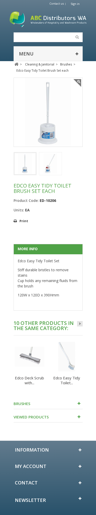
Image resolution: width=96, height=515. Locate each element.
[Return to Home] (16, 64)
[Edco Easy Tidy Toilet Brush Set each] (25, 163)
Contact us (56, 3)
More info (28, 248)
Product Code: (26, 200)
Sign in (75, 4)
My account (30, 466)
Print (23, 221)
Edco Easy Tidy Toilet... (66, 380)
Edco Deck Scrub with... (29, 380)
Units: (19, 210)
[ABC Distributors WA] (48, 19)
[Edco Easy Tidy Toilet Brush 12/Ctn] (67, 357)
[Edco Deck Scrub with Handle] (30, 357)
